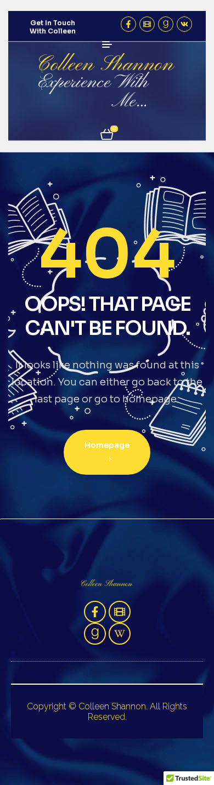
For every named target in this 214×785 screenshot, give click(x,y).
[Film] (147, 24)
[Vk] (184, 24)
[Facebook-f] (128, 24)
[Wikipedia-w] (120, 634)
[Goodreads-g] (165, 24)
